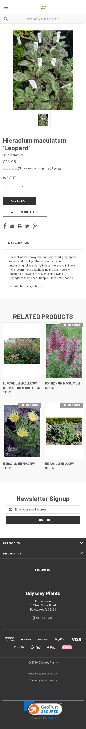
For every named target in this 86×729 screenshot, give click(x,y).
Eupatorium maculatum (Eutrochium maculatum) (21, 386)
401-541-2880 (45, 618)
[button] (50, 168)
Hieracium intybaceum (19, 464)
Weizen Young (49, 680)
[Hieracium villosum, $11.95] (64, 431)
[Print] (20, 226)
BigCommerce (50, 673)
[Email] (12, 226)
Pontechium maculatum (62, 383)
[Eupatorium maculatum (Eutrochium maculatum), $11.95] (22, 350)
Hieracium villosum (59, 464)
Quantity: (9, 177)
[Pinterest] (35, 226)
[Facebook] (5, 226)
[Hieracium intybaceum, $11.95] (22, 431)
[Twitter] (27, 226)
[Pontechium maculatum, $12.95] (64, 350)
